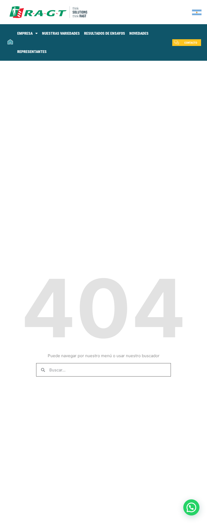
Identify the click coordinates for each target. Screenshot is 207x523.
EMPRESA (25, 33)
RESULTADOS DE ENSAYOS (104, 33)
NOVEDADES (139, 33)
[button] (191, 507)
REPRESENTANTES (32, 51)
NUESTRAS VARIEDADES (61, 33)
